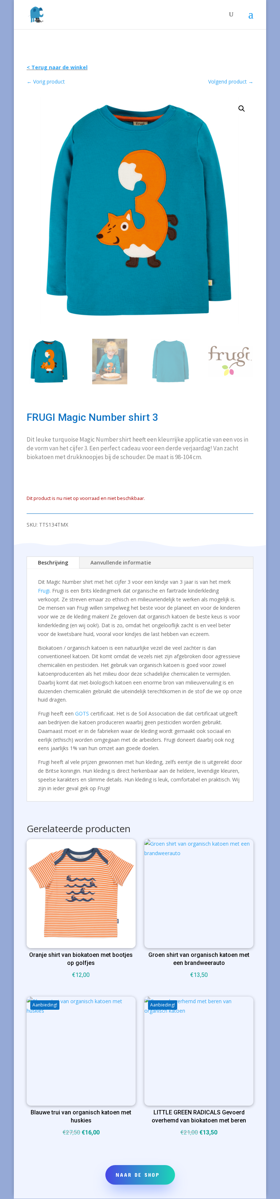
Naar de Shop (138, 1174)
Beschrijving (53, 562)
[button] (241, 108)
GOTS (82, 713)
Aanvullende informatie (120, 562)
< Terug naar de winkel (57, 67)
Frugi (44, 590)
